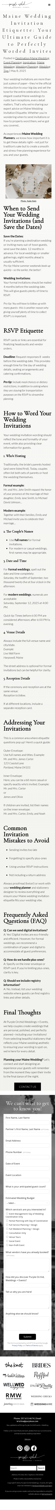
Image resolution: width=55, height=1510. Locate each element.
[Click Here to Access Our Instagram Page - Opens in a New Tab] (27, 1448)
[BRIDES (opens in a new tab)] (41, 1365)
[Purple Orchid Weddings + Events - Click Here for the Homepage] (27, 1457)
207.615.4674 (27, 1418)
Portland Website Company (42, 1486)
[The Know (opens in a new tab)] (14, 1365)
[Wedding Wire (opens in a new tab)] (41, 1404)
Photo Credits (18, 1479)
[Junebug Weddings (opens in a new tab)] (14, 1404)
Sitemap (27, 1439)
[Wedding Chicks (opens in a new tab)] (41, 1396)
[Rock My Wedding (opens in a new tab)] (14, 1396)
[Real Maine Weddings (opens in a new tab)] (14, 1376)
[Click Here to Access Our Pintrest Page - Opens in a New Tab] (20, 1448)
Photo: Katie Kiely (28, 201)
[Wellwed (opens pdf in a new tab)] (14, 1386)
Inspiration (29, 62)
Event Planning (13, 62)
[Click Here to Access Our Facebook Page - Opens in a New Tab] (34, 1448)
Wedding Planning (27, 66)
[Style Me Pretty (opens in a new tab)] (41, 1386)
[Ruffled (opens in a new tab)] (41, 1376)
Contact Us (27, 1086)
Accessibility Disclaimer (32, 1479)
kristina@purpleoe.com (27, 1421)
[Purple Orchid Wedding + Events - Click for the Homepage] (16, 5)
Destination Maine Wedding (32, 58)
